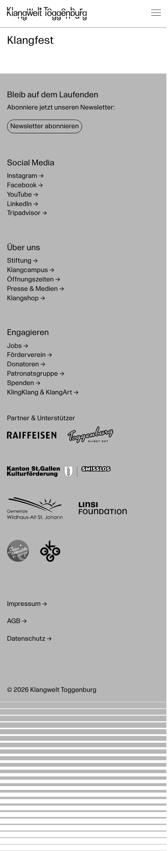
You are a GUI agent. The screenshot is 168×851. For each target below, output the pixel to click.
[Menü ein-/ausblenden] (156, 13)
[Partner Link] (31, 436)
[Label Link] (18, 552)
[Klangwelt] (47, 13)
